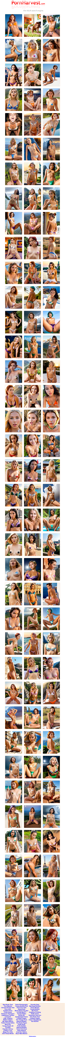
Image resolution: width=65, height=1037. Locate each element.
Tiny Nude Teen (35, 1017)
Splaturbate (21, 1009)
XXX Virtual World (8, 1033)
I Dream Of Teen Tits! (7, 1007)
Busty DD (21, 1015)
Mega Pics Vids (8, 1032)
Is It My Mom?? (21, 1012)
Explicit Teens (7, 1010)
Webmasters (32, 1036)
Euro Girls (8, 1009)
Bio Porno (35, 1010)
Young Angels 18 (7, 1026)
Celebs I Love (7, 1030)
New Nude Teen (8, 1004)
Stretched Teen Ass (35, 1015)
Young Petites (21, 1013)
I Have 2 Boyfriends (35, 1020)
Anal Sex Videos (21, 1032)
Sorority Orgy (35, 1004)
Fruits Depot (8, 1012)
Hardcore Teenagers (7, 1013)
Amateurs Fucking (35, 1012)
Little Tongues (7, 1018)
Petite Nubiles (21, 1026)
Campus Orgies (35, 1018)
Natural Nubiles (21, 1021)
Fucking (7, 1027)
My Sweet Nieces (7, 1021)
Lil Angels (8, 1017)
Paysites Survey (8, 1029)
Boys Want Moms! (21, 1033)
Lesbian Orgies (21, 1018)
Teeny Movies (34, 1007)
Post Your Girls (21, 1007)
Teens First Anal (21, 1029)
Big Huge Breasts (35, 1006)
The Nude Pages (21, 1023)
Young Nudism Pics (21, 1006)
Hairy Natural (21, 1030)
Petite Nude (21, 1024)
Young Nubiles (35, 1009)
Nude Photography (21, 1004)
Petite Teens (35, 1013)
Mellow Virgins (8, 1020)
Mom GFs (8, 1024)
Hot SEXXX (35, 1021)
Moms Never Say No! (21, 1010)
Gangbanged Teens (21, 1017)
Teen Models (8, 1006)
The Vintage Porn (21, 1020)
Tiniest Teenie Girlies (7, 1023)
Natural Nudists (22, 1027)
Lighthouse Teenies (8, 1015)
